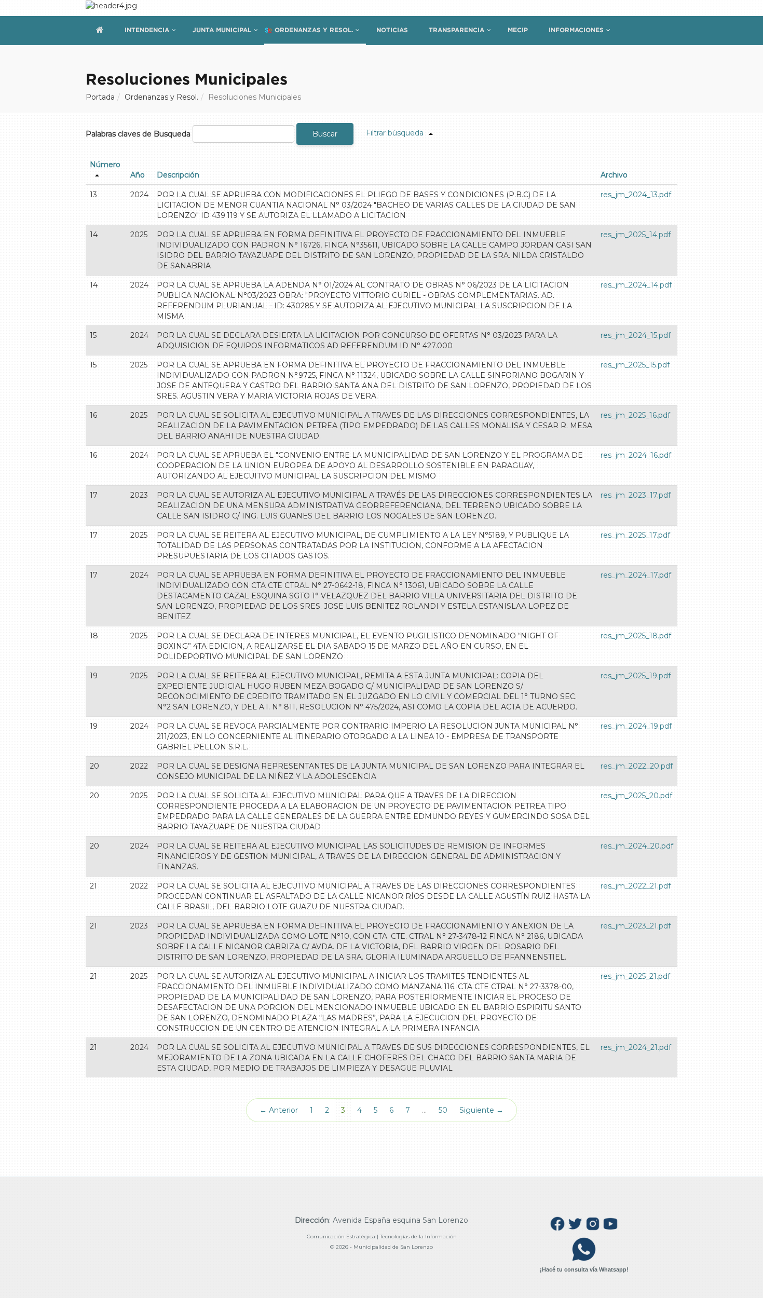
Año (137, 175)
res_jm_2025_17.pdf (635, 535)
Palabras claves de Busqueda (138, 134)
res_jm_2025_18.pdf (636, 635)
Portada (100, 97)
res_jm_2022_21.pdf (636, 886)
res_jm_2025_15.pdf (635, 365)
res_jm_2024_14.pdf (636, 285)
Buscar (324, 134)
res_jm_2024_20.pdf (637, 846)
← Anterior (279, 1110)
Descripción (178, 175)
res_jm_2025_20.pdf (636, 795)
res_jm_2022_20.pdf (637, 766)
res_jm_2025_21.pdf (635, 976)
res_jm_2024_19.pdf (636, 726)
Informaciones (576, 29)
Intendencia (147, 29)
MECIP (518, 29)
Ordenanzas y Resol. (314, 29)
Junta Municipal (222, 29)
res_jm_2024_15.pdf (636, 335)
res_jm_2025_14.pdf (636, 234)
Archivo (614, 175)
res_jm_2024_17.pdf (636, 575)
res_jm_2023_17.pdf (636, 495)
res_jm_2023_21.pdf (636, 926)
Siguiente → (481, 1110)
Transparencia (456, 29)
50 (443, 1110)
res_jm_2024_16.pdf (636, 455)
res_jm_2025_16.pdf (635, 415)
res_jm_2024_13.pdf (636, 194)
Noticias (392, 29)
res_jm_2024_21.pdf (636, 1047)
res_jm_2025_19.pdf (636, 675)
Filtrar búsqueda (395, 133)
